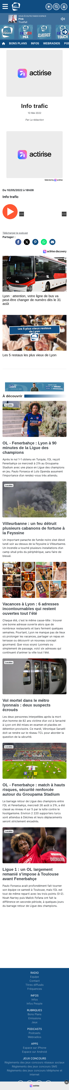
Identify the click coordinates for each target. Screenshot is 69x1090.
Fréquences (34, 988)
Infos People (34, 1003)
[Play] (4, 29)
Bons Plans (18, 43)
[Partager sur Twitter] (26, 243)
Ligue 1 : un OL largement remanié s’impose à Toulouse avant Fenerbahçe (31, 874)
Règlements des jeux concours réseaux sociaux (34, 1062)
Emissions (34, 1018)
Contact (34, 980)
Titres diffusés (34, 984)
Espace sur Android (34, 1051)
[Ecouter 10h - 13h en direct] (34, 386)
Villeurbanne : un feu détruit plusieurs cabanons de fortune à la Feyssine (34, 528)
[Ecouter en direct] (49, 6)
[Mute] (62, 18)
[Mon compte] (64, 6)
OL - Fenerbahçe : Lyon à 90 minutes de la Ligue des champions (29, 448)
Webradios (51, 43)
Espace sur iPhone (34, 1047)
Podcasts (34, 1033)
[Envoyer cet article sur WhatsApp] (43, 243)
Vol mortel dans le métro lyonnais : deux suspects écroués (26, 705)
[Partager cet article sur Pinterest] (34, 243)
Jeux (34, 1022)
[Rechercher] (56, 6)
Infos (35, 43)
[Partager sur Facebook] (17, 243)
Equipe (34, 976)
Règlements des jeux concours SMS (34, 1066)
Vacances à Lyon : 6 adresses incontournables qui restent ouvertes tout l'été (31, 609)
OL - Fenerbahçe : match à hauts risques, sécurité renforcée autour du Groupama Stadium (34, 789)
